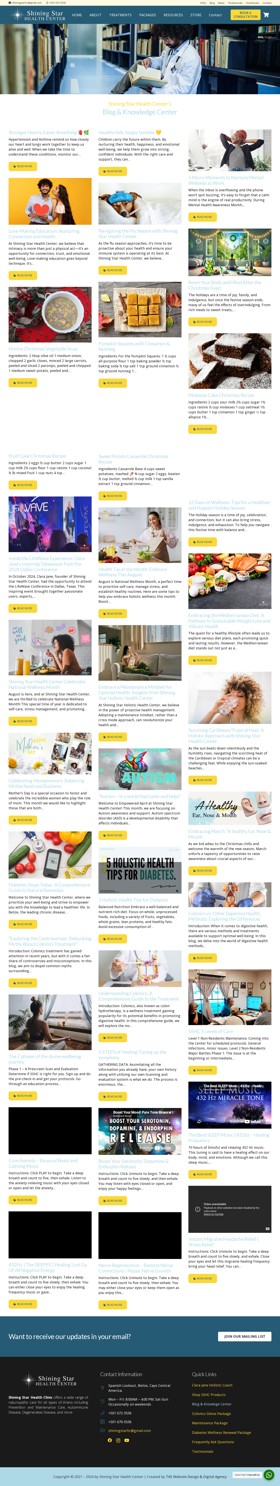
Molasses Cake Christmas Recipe (221, 395)
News (221, 3)
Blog (212, 3)
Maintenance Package (210, 1423)
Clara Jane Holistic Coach (212, 1385)
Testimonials (235, 3)
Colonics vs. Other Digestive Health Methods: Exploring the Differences (224, 916)
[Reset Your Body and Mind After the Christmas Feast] (229, 252)
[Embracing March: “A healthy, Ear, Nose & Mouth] (229, 808)
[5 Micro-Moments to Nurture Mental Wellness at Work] (229, 150)
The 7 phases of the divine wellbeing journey (45, 1059)
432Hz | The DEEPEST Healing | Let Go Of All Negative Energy (48, 1267)
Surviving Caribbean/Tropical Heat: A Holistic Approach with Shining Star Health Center (226, 735)
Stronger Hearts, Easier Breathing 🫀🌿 (49, 132)
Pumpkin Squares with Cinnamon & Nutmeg (134, 346)
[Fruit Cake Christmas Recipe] (50, 422)
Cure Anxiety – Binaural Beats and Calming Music (43, 1163)
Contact (267, 3)
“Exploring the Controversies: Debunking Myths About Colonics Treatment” (50, 941)
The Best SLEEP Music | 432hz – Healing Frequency (229, 1137)
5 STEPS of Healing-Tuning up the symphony (132, 1054)
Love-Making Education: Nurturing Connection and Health (44, 233)
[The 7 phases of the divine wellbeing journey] (50, 1022)
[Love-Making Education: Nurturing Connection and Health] (50, 201)
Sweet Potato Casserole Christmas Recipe (133, 459)
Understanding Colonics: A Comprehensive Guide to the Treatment (138, 996)
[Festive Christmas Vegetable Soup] (50, 314)
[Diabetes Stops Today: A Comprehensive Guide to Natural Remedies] (50, 854)
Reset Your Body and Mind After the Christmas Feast (224, 285)
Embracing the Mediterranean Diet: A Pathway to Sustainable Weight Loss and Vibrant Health (229, 620)
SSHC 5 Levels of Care (210, 1031)
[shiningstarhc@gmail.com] (104, 1430)
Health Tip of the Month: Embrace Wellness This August (132, 572)
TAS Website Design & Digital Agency (196, 1476)
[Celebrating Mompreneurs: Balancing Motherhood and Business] (50, 753)
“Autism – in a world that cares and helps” (139, 796)
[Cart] (266, 15)
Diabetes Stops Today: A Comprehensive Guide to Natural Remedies (49, 887)
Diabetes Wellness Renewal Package (221, 1432)
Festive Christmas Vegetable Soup (43, 348)
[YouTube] (126, 1440)
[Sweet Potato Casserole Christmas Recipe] (140, 422)
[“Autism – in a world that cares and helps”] (140, 769)
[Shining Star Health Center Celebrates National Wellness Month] (50, 647)
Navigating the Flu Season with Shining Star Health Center (138, 233)
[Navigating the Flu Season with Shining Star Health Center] (140, 204)
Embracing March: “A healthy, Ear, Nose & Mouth (229, 834)
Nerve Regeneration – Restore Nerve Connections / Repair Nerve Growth (135, 1267)
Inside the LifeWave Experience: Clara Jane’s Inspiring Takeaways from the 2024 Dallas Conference (47, 563)
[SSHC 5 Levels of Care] (229, 997)
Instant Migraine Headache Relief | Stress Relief (223, 1241)
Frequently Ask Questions (213, 1442)
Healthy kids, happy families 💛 (129, 132)
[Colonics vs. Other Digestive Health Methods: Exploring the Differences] (229, 894)
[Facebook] (110, 1440)
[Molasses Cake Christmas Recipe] (229, 361)
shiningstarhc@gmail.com (129, 1430)
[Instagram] (118, 1440)
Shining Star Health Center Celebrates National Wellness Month (47, 684)
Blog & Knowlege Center (212, 1404)
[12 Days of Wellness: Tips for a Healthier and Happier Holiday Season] (229, 468)
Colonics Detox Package (211, 1413)
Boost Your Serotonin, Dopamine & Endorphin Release (133, 1163)
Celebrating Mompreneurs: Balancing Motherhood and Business (46, 783)
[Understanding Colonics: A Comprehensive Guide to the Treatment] (140, 968)
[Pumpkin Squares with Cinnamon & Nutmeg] (140, 309)
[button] (104, 15)
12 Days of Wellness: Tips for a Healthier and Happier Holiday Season (229, 505)
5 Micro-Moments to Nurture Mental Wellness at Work (225, 180)
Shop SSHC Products (209, 1394)
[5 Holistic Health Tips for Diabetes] (140, 870)
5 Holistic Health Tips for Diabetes (133, 900)
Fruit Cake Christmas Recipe (37, 456)
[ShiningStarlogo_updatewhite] (37, 14)
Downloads (252, 3)
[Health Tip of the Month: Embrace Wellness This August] (140, 535)
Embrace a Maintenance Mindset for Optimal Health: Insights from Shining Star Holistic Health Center (136, 692)
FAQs (203, 3)
